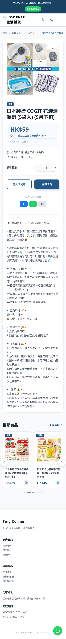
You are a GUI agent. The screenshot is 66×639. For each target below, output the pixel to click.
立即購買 (47, 184)
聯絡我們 (7, 545)
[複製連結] (42, 204)
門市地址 (7, 550)
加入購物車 (19, 184)
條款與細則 (8, 576)
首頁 (5, 33)
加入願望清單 (34, 197)
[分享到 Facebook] (24, 204)
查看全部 (54, 425)
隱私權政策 (8, 580)
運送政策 (7, 572)
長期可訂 (16, 33)
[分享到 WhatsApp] (33, 204)
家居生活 (30, 33)
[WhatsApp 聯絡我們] (57, 630)
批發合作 (7, 554)
